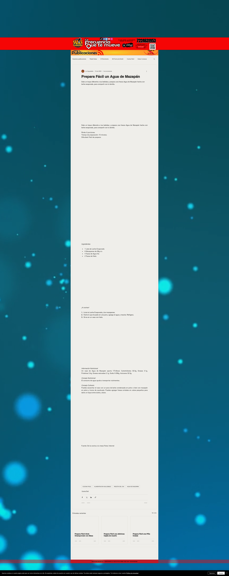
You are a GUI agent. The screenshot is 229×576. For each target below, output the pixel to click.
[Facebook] (104, 39)
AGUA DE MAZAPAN (133, 486)
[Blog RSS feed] (100, 53)
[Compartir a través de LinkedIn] (91, 497)
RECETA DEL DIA (119, 486)
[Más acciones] (146, 71)
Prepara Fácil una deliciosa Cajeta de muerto (114, 535)
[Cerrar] (227, 573)
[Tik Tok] (101, 39)
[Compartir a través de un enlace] (95, 497)
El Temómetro (105, 59)
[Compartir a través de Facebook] (82, 497)
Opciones (212, 573)
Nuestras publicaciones (79, 59)
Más (139, 59)
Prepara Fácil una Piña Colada (141, 535)
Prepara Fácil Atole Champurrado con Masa (84, 535)
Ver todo (154, 513)
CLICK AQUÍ (140, 46)
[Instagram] (111, 39)
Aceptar (221, 573)
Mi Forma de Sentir (117, 59)
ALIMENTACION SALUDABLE (102, 486)
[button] (154, 59)
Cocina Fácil (130, 59)
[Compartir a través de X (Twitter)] (86, 497)
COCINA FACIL (87, 486)
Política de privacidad (132, 573)
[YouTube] (109, 39)
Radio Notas (93, 59)
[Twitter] (106, 39)
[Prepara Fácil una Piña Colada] (143, 523)
